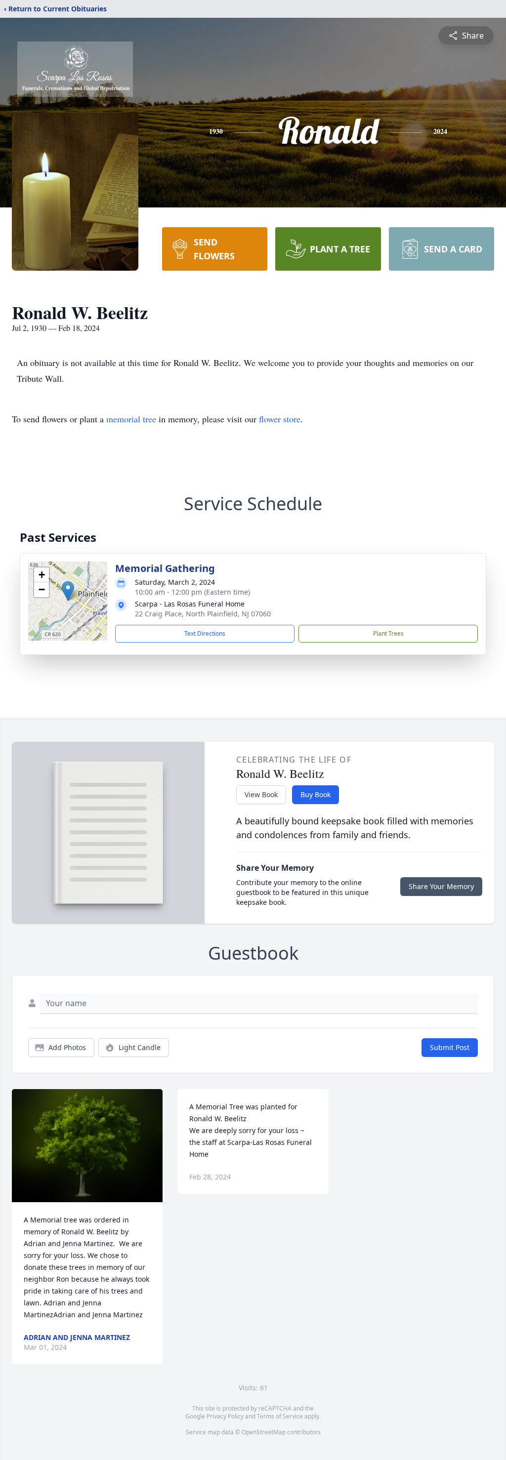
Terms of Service (280, 1416)
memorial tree (131, 419)
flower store (279, 419)
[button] (68, 591)
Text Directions (204, 633)
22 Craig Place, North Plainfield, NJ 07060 (203, 613)
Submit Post (449, 1047)
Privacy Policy (225, 1416)
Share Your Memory (441, 886)
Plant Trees (388, 633)
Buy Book (315, 794)
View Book (261, 794)
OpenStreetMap (264, 1432)
